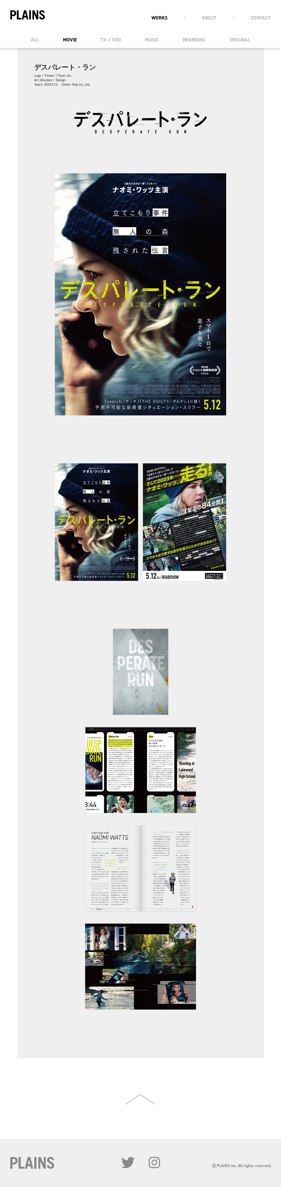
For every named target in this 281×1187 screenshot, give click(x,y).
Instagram (154, 1162)
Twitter (128, 1162)
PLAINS (27, 15)
